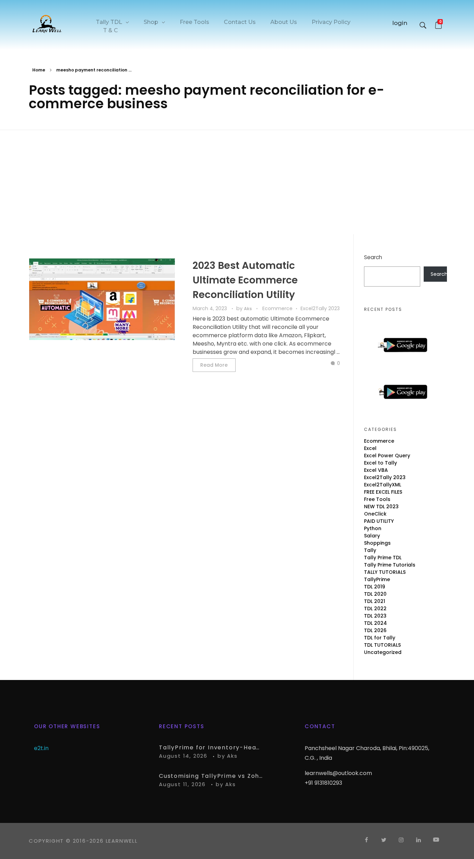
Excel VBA (376, 470)
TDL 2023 (375, 615)
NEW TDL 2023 (381, 506)
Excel (370, 448)
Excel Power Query (387, 455)
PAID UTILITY (379, 521)
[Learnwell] (47, 23)
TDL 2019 (374, 586)
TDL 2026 (375, 630)
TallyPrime (377, 579)
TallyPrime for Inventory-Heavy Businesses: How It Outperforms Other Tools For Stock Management (211, 747)
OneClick (375, 513)
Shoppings (377, 542)
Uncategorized (382, 652)
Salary (372, 535)
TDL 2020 (375, 593)
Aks (248, 309)
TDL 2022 (375, 608)
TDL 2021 (374, 601)
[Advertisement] (237, 183)
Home (38, 70)
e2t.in (41, 748)
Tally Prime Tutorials (389, 564)
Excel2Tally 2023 (320, 308)
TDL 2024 (375, 623)
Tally (370, 550)
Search (373, 257)
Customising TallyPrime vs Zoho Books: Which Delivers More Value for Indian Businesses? (211, 776)
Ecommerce (277, 308)
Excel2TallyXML (382, 484)
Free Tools (377, 499)
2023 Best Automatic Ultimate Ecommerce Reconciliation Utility (245, 280)
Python (372, 528)
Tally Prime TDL (382, 557)
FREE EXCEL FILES (383, 491)
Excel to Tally (380, 462)
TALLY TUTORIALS (385, 572)
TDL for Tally (379, 637)
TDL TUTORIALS (382, 644)
